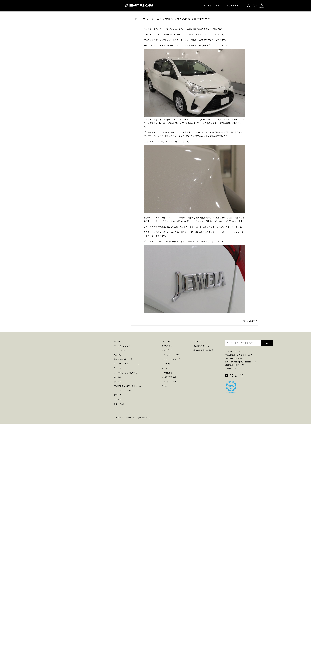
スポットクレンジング (171, 359)
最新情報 (117, 355)
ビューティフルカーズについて (126, 364)
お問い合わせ (119, 404)
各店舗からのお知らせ (123, 359)
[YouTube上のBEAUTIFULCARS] (226, 376)
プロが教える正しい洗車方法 (125, 373)
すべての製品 (167, 346)
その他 (164, 386)
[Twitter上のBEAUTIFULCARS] (231, 376)
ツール (164, 368)
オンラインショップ (212, 6)
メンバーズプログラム (123, 390)
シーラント (166, 364)
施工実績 (117, 381)
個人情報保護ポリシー (202, 346)
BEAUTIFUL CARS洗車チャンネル (128, 386)
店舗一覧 (117, 395)
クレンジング (167, 350)
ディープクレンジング (171, 355)
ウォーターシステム (170, 381)
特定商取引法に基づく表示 (204, 350)
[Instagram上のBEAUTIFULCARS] (241, 376)
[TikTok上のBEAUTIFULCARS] (236, 376)
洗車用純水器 (167, 373)
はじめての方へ (233, 6)
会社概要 (117, 399)
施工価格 (117, 377)
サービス (117, 368)
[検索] (267, 343)
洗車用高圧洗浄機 (169, 377)
